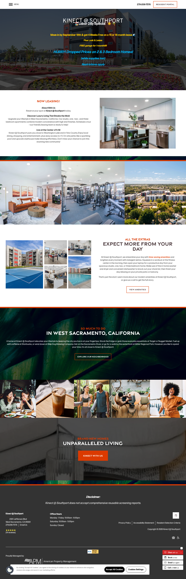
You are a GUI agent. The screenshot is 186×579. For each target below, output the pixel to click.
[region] (80, 569)
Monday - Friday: (57, 518)
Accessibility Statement (143, 523)
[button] (165, 4)
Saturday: (54, 521)
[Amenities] (93, 193)
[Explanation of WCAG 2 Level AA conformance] (93, 552)
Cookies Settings (136, 569)
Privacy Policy (125, 523)
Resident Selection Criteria (168, 523)
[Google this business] (176, 515)
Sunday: (53, 525)
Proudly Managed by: (15, 556)
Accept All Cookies (114, 569)
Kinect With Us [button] (93, 455)
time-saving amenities (159, 257)
